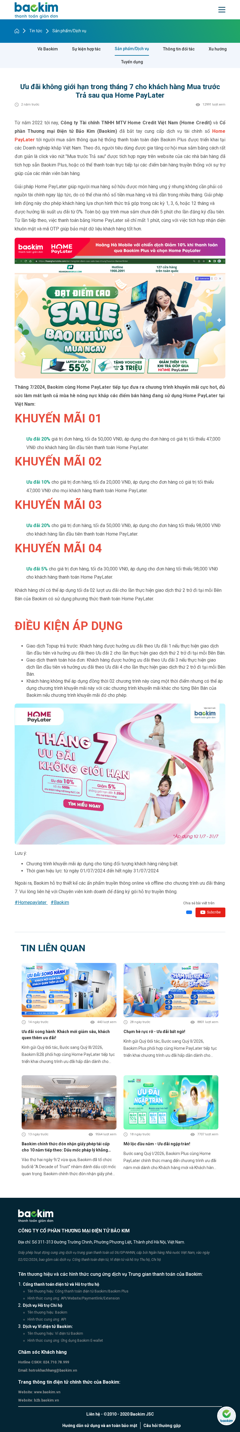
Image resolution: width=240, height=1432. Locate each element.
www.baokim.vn (46, 1392)
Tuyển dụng (132, 62)
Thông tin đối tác (179, 49)
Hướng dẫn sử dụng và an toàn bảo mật (99, 1425)
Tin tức (35, 30)
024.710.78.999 (55, 1362)
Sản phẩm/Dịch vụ (69, 30)
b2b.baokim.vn (46, 1400)
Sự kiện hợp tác (86, 49)
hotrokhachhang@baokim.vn (52, 1370)
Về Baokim (47, 49)
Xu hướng (218, 49)
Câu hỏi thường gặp (162, 1425)
